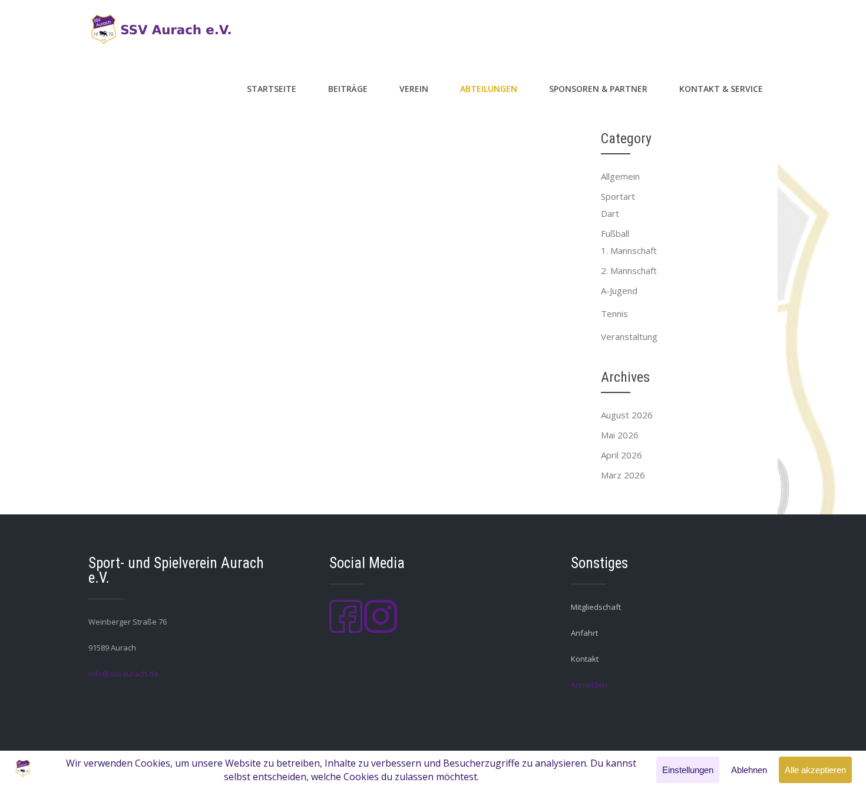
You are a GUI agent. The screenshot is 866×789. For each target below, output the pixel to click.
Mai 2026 (620, 435)
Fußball (615, 233)
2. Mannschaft (629, 270)
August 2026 (627, 415)
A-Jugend (619, 290)
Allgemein (620, 176)
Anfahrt (584, 633)
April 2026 (621, 455)
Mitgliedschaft (596, 607)
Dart (610, 213)
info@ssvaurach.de (123, 673)
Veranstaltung (629, 336)
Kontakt (585, 658)
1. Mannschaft (629, 250)
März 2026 (623, 475)
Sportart (618, 196)
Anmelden (589, 684)
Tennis (614, 313)
